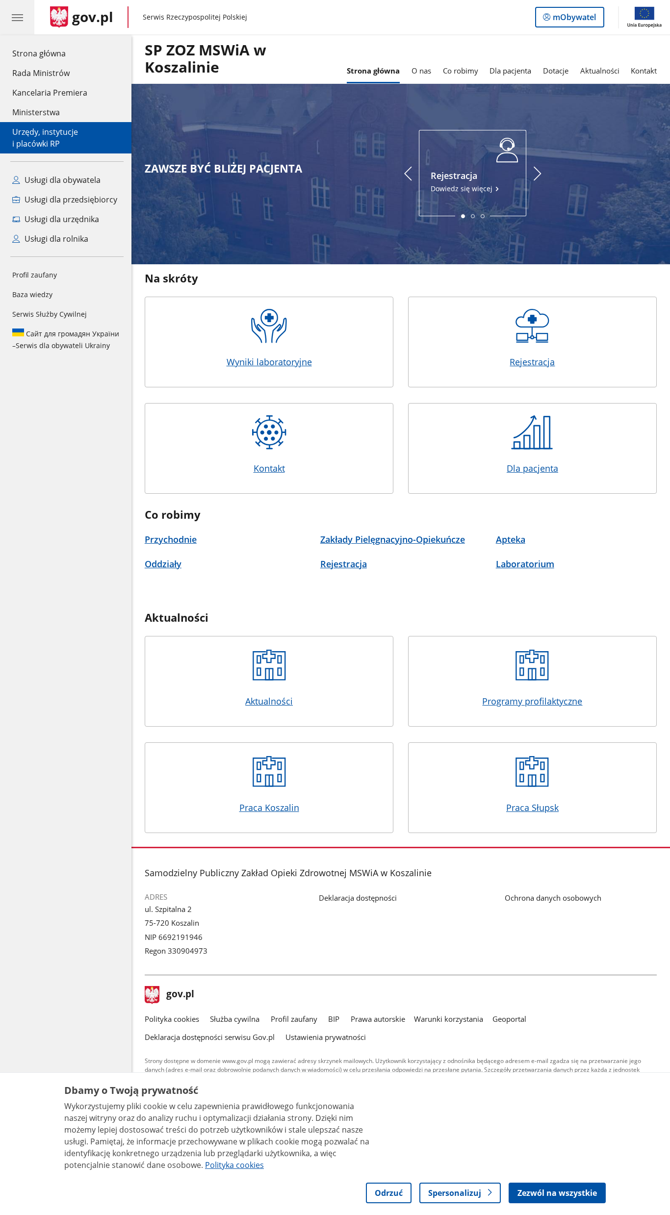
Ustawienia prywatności (325, 1037)
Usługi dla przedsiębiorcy (70, 199)
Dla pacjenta (510, 71)
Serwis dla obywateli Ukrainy (65, 339)
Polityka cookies (172, 1019)
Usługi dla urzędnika (61, 219)
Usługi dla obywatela (62, 180)
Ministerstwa (36, 112)
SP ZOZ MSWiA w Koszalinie (205, 59)
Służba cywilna (234, 1019)
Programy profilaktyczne (532, 701)
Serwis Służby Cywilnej (49, 314)
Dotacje (555, 71)
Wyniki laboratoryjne (269, 361)
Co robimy (460, 71)
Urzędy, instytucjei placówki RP (45, 138)
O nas (421, 71)
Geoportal (509, 1019)
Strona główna (49, 53)
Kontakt (644, 71)
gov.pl (180, 995)
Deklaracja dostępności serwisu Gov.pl (210, 1037)
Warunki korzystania (448, 1019)
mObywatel (574, 19)
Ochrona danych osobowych (553, 898)
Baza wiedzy (32, 294)
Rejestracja (532, 361)
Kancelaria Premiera (49, 92)
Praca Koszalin (269, 807)
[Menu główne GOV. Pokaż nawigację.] (17, 17)
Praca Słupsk (532, 807)
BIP (333, 1019)
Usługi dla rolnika (55, 238)
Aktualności (599, 71)
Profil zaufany (34, 274)
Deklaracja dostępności (358, 898)
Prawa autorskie (378, 1019)
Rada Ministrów (41, 73)
